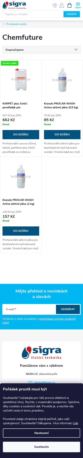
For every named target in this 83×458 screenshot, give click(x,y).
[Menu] (78, 5)
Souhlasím (41, 447)
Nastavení (41, 433)
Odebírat (68, 309)
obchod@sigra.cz (44, 382)
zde (75, 423)
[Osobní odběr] (21, 80)
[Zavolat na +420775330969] (54, 5)
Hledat (72, 14)
